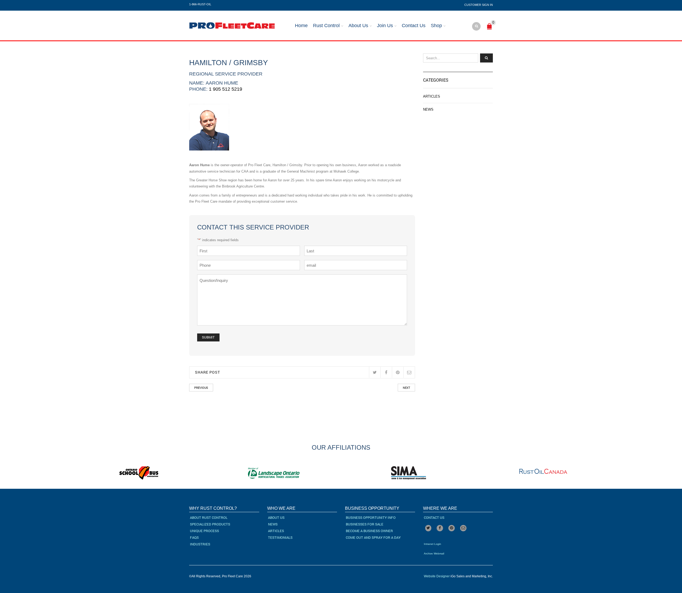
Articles (431, 96)
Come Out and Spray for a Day (373, 537)
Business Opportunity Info (371, 517)
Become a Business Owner (369, 531)
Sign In (487, 4)
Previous (201, 388)
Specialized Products (210, 524)
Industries (200, 544)
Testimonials (280, 537)
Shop (436, 25)
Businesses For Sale (364, 524)
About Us (358, 25)
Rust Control (326, 25)
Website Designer (437, 576)
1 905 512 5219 (225, 89)
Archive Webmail (434, 553)
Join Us (385, 25)
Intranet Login (432, 543)
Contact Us (413, 25)
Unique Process (204, 531)
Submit (208, 337)
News (428, 109)
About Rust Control (209, 517)
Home (301, 25)
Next (406, 388)
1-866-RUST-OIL (200, 4)
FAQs (194, 537)
